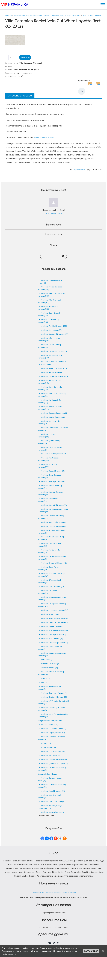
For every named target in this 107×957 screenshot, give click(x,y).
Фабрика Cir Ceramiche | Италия (49, 544)
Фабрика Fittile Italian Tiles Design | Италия (53, 429)
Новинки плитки (37, 892)
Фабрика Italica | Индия (47, 774)
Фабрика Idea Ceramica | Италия (49, 796)
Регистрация (50, 213)
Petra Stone (47, 660)
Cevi (44, 682)
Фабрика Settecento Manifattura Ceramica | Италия (52, 363)
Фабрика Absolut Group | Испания (49, 381)
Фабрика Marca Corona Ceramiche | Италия (53, 715)
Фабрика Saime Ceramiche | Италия (50, 388)
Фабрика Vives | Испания (53, 791)
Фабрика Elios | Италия (52, 638)
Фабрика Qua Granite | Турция (54, 763)
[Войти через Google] (60, 838)
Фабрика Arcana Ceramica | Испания (50, 288)
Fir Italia (46, 743)
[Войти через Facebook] (51, 838)
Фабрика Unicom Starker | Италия (50, 487)
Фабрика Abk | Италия (52, 372)
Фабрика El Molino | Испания (54, 630)
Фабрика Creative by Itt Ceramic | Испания (52, 709)
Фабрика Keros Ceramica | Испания (50, 476)
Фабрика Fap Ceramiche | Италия (49, 551)
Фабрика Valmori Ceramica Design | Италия (53, 510)
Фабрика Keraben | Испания (54, 697)
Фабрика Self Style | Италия (53, 454)
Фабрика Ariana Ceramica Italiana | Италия (53, 598)
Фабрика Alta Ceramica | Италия (49, 687)
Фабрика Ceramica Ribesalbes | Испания (52, 769)
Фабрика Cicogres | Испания (54, 413)
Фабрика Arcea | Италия (52, 614)
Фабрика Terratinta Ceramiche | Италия (52, 738)
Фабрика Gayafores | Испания (55, 622)
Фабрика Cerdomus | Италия (54, 642)
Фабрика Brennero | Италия (54, 563)
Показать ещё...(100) (46, 816)
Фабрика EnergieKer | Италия (54, 351)
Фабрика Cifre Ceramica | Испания (49, 339)
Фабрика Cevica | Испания (53, 634)
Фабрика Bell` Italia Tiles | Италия (49, 422)
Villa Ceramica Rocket (44, 137)
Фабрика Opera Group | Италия (49, 314)
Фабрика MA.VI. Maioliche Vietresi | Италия (53, 702)
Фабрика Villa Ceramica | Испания (49, 301)
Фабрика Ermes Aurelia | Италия (49, 568)
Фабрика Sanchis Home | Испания (49, 346)
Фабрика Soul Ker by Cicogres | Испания (52, 394)
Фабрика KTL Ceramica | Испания (49, 581)
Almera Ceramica (49, 668)
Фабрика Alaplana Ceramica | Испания (51, 493)
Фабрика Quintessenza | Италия (49, 442)
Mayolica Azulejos (49, 747)
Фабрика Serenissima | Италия (55, 618)
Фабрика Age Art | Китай (52, 812)
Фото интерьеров (53, 892)
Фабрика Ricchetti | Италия (54, 522)
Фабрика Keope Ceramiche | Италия (50, 648)
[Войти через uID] (42, 838)
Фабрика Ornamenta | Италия (54, 729)
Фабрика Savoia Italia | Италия (48, 500)
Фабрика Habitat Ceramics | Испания (50, 408)
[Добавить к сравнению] (81, 91)
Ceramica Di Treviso (50, 664)
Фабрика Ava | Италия (51, 330)
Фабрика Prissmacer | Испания (50, 721)
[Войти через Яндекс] (56, 838)
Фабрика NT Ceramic (51, 755)
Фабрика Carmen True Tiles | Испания (51, 517)
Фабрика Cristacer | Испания (54, 759)
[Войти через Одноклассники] (65, 838)
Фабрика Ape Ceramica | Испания (49, 459)
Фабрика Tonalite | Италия (54, 326)
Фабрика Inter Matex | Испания (48, 435)
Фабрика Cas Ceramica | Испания (49, 592)
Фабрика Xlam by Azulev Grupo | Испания (52, 575)
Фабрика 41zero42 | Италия (54, 505)
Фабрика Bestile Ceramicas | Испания (51, 356)
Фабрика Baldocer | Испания (55, 334)
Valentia (45, 678)
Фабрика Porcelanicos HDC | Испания (51, 538)
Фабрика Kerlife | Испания (52, 801)
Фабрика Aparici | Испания (54, 368)
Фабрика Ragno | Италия (53, 471)
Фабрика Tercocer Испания (54, 526)
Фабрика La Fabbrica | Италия (48, 320)
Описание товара (20, 95)
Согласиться (91, 951)
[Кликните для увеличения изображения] (15, 40)
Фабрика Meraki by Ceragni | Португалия (50, 807)
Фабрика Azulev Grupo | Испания (49, 307)
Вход (60, 213)
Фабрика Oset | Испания (52, 586)
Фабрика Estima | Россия (53, 751)
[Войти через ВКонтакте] (47, 838)
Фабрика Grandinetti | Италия (54, 610)
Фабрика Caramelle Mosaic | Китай (50, 779)
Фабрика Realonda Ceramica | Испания (51, 294)
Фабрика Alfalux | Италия (53, 481)
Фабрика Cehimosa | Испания (54, 693)
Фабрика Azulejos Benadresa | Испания (51, 531)
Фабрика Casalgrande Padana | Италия (52, 605)
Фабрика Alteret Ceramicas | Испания (51, 673)
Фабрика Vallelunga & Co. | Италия (50, 401)
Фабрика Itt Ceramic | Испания (48, 465)
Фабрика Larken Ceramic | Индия (50, 281)
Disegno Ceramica (49, 724)
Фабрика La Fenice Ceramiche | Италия (52, 785)
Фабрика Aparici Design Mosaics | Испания (52, 654)
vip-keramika (79, 169)
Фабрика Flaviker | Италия (53, 626)
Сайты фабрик (69, 892)
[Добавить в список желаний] (98, 83)
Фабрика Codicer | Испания (54, 376)
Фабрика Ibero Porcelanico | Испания (50, 448)
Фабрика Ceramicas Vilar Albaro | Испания (52, 557)
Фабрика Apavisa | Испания (54, 417)
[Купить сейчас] (89, 83)
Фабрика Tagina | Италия (53, 733)
